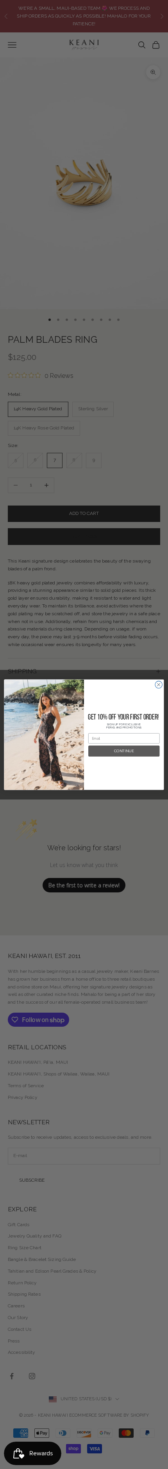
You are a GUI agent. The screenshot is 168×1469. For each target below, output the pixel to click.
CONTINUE (124, 751)
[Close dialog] (158, 684)
